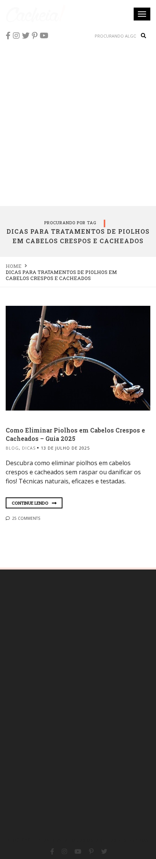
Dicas (29, 448)
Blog (12, 448)
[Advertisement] (78, 124)
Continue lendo (31, 503)
